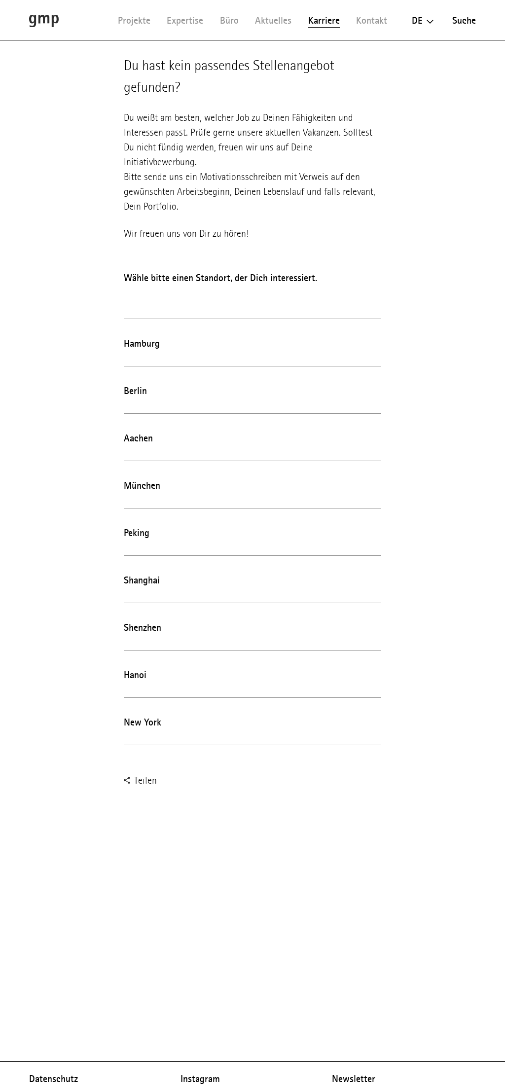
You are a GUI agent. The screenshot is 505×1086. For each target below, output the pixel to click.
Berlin (135, 391)
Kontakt (371, 20)
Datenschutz (53, 1079)
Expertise (185, 20)
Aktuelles (273, 20)
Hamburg (142, 343)
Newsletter (353, 1079)
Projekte (134, 20)
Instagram (200, 1079)
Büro (229, 20)
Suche (464, 20)
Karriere (324, 20)
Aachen (138, 438)
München (142, 485)
